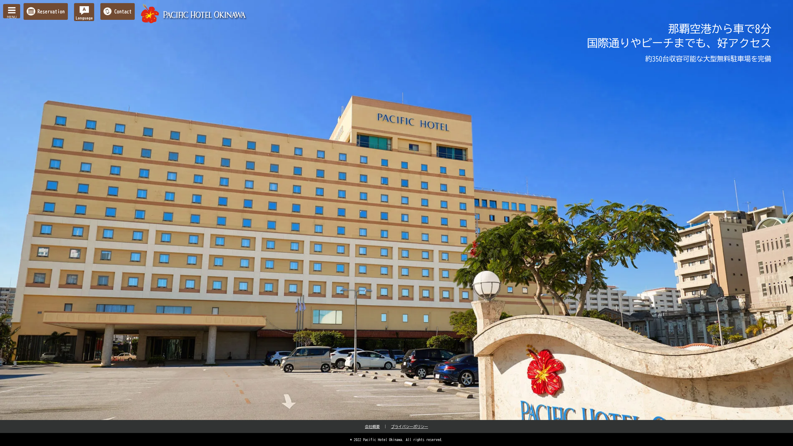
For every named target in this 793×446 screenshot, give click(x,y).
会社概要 (372, 426)
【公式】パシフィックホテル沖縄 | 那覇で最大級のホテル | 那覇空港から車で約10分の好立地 (194, 14)
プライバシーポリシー (409, 426)
